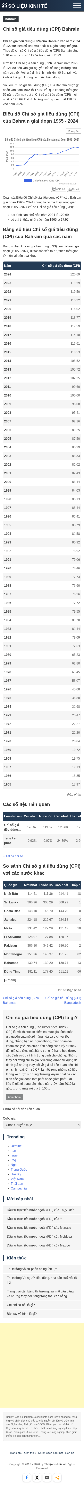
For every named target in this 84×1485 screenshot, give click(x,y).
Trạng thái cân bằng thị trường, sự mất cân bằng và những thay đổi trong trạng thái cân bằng (40, 1294)
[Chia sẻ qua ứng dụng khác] (57, 1477)
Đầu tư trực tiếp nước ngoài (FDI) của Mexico (38, 1245)
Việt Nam (17, 1179)
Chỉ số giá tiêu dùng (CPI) (11, 827)
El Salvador (12, 937)
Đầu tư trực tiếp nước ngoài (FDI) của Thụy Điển (40, 1210)
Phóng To (73, 131)
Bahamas (11, 963)
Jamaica (10, 919)
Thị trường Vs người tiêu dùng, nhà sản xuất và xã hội (42, 1280)
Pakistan (10, 945)
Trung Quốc (19, 1169)
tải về (75, 188)
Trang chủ (16, 1452)
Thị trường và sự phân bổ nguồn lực (32, 1269)
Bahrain (11, 19)
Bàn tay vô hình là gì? (22, 1313)
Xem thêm (14, 1097)
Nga (14, 1165)
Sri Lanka (11, 902)
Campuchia (19, 1188)
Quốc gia (9, 1118)
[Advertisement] (42, 1365)
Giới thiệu (30, 1452)
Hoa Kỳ (16, 1174)
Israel (14, 1155)
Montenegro (13, 954)
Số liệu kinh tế (27, 6)
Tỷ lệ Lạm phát (11, 841)
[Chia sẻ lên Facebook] (26, 1477)
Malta (8, 928)
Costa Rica (12, 911)
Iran (13, 1150)
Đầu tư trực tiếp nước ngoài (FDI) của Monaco (39, 1227)
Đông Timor (13, 971)
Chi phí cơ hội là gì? (21, 1305)
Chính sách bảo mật (50, 1452)
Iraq (13, 1160)
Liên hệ (69, 1452)
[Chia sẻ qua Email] (47, 1477)
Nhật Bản (11, 893)
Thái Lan (17, 1183)
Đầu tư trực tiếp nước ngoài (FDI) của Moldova (39, 1236)
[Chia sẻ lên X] (37, 1477)
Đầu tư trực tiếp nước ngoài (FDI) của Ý (34, 1219)
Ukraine (16, 1146)
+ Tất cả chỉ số (13, 856)
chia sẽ (60, 188)
